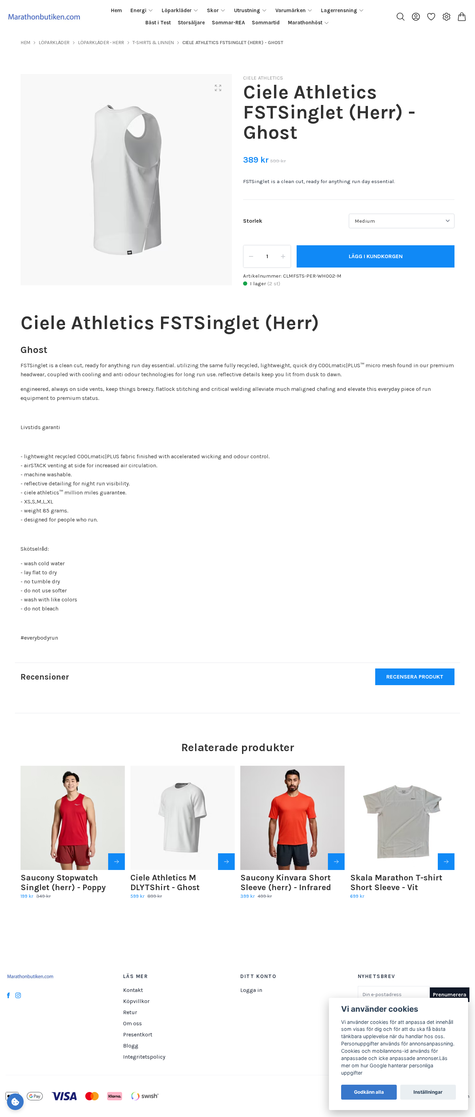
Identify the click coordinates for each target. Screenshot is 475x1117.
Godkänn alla (369, 1092)
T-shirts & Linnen (153, 43)
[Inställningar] (446, 17)
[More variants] (116, 861)
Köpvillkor (136, 1001)
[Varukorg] (461, 17)
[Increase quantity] (283, 256)
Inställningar (428, 1092)
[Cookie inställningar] (15, 1101)
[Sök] (400, 17)
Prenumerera (449, 994)
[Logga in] (416, 17)
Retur (130, 1012)
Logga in (251, 990)
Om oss (132, 1023)
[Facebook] (8, 995)
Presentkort (137, 1034)
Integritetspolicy (144, 1056)
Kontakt (133, 990)
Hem (25, 43)
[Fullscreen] (218, 88)
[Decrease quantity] (251, 256)
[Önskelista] (431, 17)
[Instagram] (18, 995)
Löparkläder (54, 43)
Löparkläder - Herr (101, 43)
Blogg (130, 1045)
